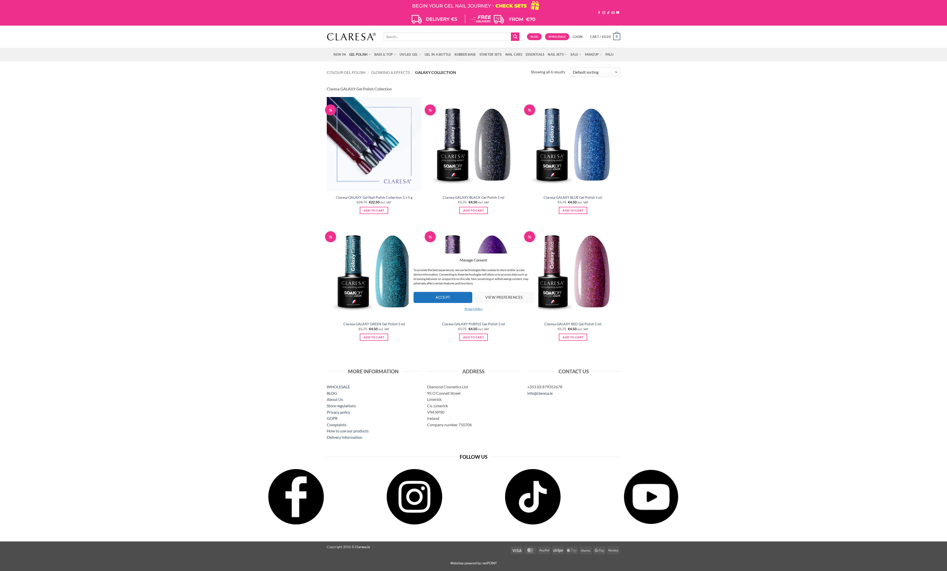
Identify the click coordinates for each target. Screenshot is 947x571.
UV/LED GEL (409, 54)
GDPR (332, 418)
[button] (578, 37)
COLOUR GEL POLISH (346, 72)
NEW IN (339, 54)
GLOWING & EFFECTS (390, 72)
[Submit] (515, 37)
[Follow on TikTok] (608, 13)
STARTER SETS (490, 54)
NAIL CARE (513, 54)
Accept (443, 297)
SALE (574, 54)
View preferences (504, 297)
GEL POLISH (358, 54)
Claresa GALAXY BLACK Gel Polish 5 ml (473, 197)
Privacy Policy (474, 309)
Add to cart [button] (374, 210)
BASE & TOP (383, 54)
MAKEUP (592, 54)
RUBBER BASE (465, 54)
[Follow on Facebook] (599, 13)
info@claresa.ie (540, 393)
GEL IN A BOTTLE (438, 54)
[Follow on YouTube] (617, 13)
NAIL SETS (556, 54)
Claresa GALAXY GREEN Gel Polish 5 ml (374, 324)
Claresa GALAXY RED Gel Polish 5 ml (572, 324)
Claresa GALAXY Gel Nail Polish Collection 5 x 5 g (374, 197)
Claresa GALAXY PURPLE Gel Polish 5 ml (473, 324)
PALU (609, 54)
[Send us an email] (613, 13)
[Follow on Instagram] (603, 13)
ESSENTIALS (535, 54)
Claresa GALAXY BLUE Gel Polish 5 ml (573, 197)
